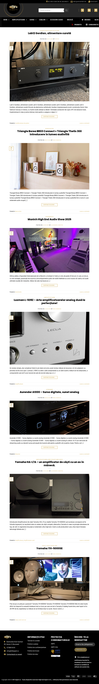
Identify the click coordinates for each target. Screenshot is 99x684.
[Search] (66, 10)
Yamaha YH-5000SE (49, 548)
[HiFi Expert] (13, 10)
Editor (57, 39)
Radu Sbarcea (57, 140)
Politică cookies (32, 644)
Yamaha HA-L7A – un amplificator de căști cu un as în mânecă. (49, 463)
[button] (82, 10)
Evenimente (50, 216)
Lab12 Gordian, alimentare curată (49, 33)
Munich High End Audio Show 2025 (49, 219)
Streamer (49, 389)
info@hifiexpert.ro (13, 651)
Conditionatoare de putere (49, 30)
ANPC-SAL (54, 647)
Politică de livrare (33, 651)
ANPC (53, 644)
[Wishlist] (95, 10)
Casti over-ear (52, 545)
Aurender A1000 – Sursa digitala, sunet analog (49, 392)
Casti (44, 545)
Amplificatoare (49, 297)
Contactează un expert (14, 654)
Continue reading (49, 116)
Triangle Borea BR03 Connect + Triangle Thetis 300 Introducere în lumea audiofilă (49, 132)
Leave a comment (84, 123)
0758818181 (11, 648)
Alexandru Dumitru (57, 225)
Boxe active (49, 128)
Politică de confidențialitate (36, 647)
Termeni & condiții (33, 641)
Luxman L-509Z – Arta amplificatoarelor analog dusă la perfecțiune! (49, 301)
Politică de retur (32, 654)
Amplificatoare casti (55, 459)
